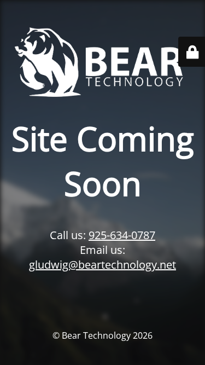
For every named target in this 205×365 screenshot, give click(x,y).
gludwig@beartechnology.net (102, 264)
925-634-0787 (122, 235)
